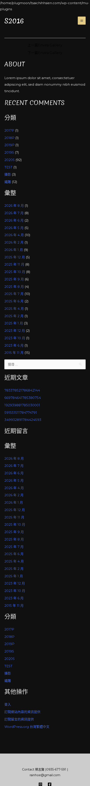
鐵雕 (7, 182)
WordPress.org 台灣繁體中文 (26, 727)
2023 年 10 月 (14, 338)
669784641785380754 (22, 398)
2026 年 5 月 (14, 228)
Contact (28, 769)
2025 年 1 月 (13, 323)
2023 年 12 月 (14, 331)
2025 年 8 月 (14, 287)
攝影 (7, 174)
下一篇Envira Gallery (45, 53)
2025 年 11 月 (14, 264)
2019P (9, 145)
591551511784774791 (20, 412)
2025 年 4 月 (14, 309)
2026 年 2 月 (14, 242)
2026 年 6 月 (14, 220)
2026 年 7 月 (14, 213)
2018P (9, 138)
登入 (7, 704)
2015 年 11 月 (14, 353)
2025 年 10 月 (14, 272)
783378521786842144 (22, 390)
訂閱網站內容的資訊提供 (22, 712)
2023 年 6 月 (14, 345)
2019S (9, 152)
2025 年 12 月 (14, 257)
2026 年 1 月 (13, 250)
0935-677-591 (56, 769)
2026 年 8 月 (14, 205)
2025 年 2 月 (14, 316)
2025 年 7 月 (14, 294)
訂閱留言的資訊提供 (19, 719)
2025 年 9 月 (14, 279)
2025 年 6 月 (14, 301)
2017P (9, 130)
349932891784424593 (22, 420)
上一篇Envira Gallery (45, 45)
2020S (9, 160)
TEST (8, 167)
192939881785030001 (22, 405)
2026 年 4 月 (14, 235)
